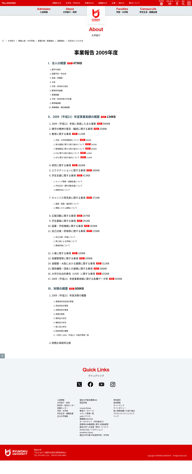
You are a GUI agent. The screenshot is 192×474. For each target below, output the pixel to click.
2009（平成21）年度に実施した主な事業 (74, 123)
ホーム (3, 40)
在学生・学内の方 (73, 3)
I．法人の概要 (57, 63)
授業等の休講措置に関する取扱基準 (94, 424)
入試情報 (60, 400)
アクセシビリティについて (124, 413)
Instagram (113, 384)
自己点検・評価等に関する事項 (68, 231)
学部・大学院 (62, 410)
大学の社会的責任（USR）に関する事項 (73, 273)
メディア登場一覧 (87, 413)
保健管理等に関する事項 (65, 258)
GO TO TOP (2, 356)
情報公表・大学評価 (26, 40)
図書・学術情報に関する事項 (67, 226)
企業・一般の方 (118, 3)
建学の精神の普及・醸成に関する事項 (72, 128)
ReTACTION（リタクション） (92, 429)
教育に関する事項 (61, 134)
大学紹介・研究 (63, 402)
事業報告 (60, 40)
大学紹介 (11, 40)
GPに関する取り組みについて (68, 157)
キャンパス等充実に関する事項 (68, 197)
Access (177, 3)
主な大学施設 (62, 416)
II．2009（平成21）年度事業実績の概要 (74, 117)
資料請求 (117, 400)
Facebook (90, 384)
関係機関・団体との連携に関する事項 (72, 268)
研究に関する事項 (61, 165)
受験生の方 (56, 3)
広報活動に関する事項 (64, 215)
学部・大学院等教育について (67, 140)
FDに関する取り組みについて (67, 153)
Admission (44, 10)
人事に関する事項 (61, 253)
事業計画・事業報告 (46, 40)
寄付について (134, 3)
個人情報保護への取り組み (124, 410)
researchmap (85, 408)
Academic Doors (86, 432)
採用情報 (117, 402)
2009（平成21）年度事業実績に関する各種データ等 (80, 278)
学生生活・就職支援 (65, 413)
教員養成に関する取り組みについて (70, 148)
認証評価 (83, 402)
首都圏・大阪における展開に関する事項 (73, 263)
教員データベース (87, 410)
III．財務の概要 (58, 288)
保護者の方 (102, 3)
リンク (116, 416)
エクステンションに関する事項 (68, 170)
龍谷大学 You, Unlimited (96, 15)
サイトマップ (118, 405)
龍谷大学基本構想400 (88, 400)
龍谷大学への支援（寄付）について (94, 427)
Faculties (122, 10)
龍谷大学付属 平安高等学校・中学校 (94, 435)
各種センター (62, 408)
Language (160, 3)
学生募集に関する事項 (64, 221)
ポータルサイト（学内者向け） (92, 421)
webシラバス (85, 416)
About (70, 10)
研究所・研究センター (66, 405)
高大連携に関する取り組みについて (70, 144)
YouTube (102, 384)
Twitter (79, 384)
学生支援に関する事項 (64, 175)
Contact (169, 3)
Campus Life (148, 10)
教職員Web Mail (86, 419)
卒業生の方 (89, 3)
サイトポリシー (119, 408)
